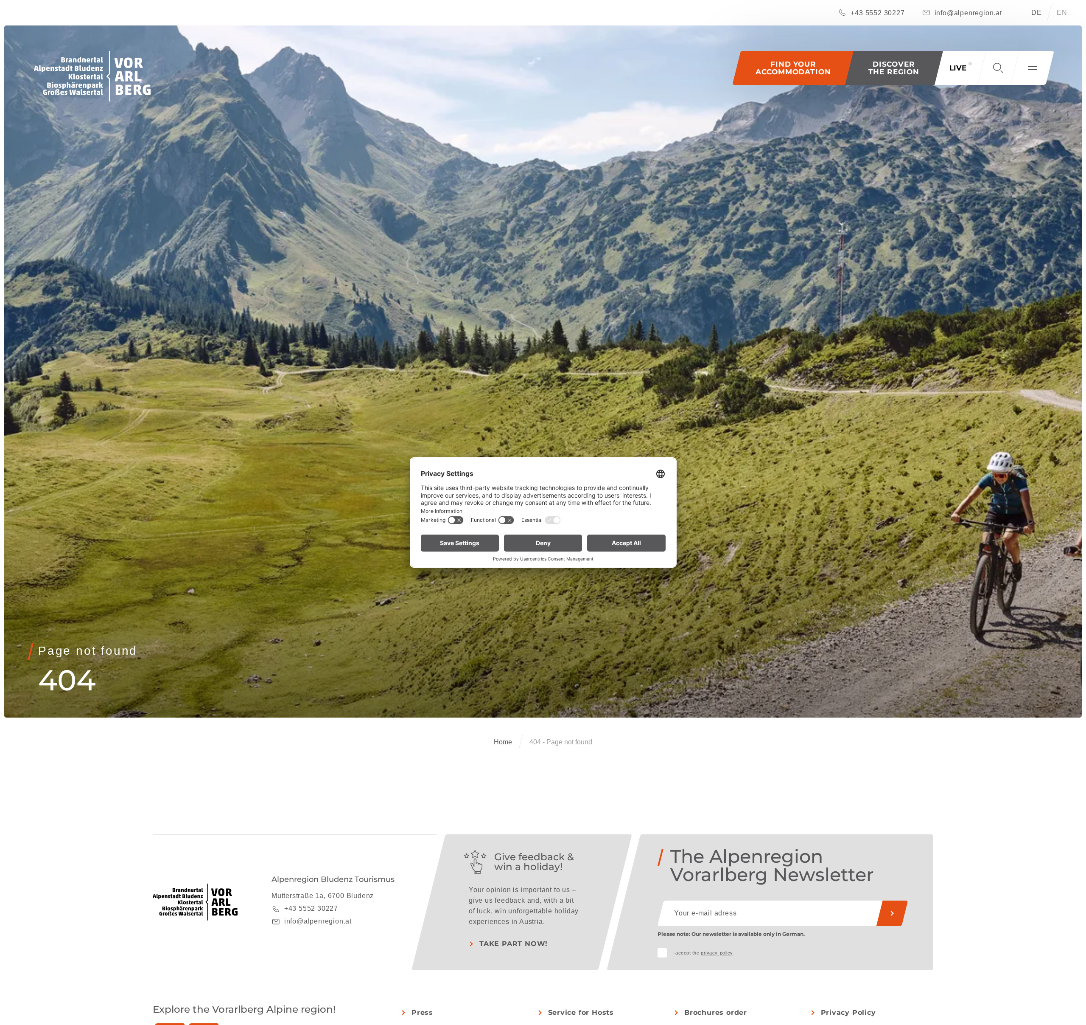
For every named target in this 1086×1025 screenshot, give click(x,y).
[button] (894, 68)
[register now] (892, 913)
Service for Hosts (581, 1012)
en (1062, 12)
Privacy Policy (848, 1012)
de (1036, 12)
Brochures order (715, 1012)
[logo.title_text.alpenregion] (92, 76)
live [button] (957, 68)
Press (422, 1012)
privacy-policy (717, 952)
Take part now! (513, 944)
